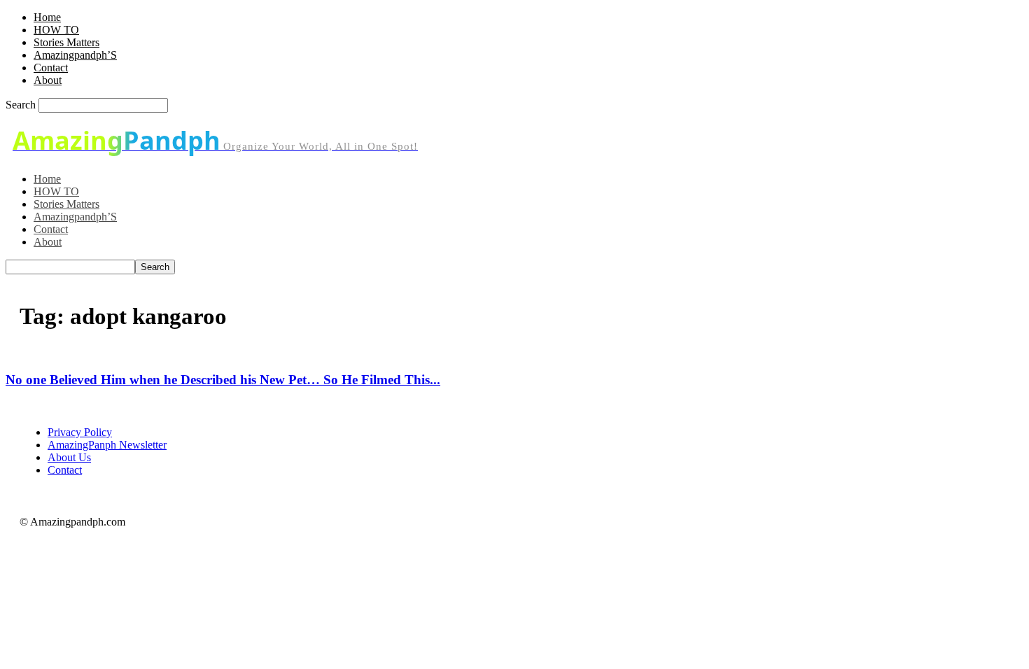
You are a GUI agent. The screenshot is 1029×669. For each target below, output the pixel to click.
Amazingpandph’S (75, 55)
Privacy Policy (80, 432)
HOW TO (56, 30)
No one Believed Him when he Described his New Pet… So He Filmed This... (223, 379)
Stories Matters (66, 42)
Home (47, 17)
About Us (69, 457)
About (48, 80)
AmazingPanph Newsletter (107, 445)
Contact (51, 67)
